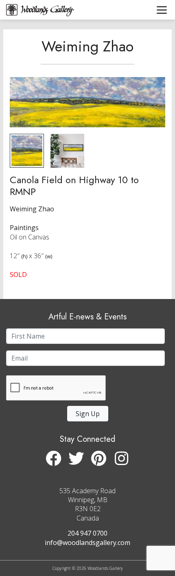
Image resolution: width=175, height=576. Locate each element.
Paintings (24, 227)
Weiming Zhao (87, 46)
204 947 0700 (87, 533)
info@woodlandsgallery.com (87, 542)
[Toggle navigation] (162, 10)
